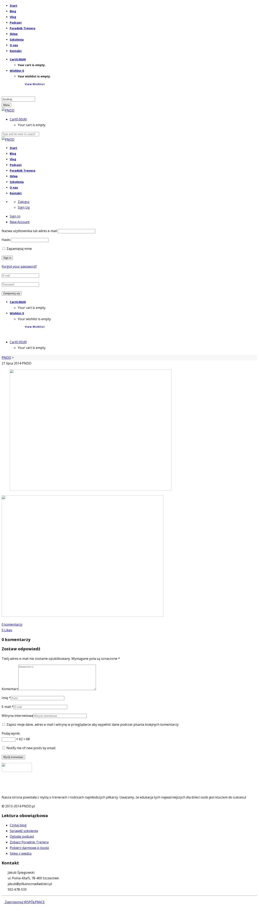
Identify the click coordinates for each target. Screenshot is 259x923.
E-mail (6, 706)
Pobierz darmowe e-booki (29, 848)
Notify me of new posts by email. (31, 748)
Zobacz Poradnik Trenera (29, 842)
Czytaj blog (18, 825)
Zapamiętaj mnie (19, 248)
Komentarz (10, 689)
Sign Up (24, 207)
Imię (5, 698)
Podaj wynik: (11, 733)
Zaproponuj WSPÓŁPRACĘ (24, 902)
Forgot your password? (19, 266)
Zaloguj (23, 202)
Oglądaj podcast (22, 836)
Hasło (6, 240)
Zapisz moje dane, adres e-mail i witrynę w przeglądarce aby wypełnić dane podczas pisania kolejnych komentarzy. (92, 724)
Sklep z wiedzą (21, 853)
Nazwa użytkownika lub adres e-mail (29, 231)
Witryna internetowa (17, 715)
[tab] (15, 216)
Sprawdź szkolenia (24, 831)
